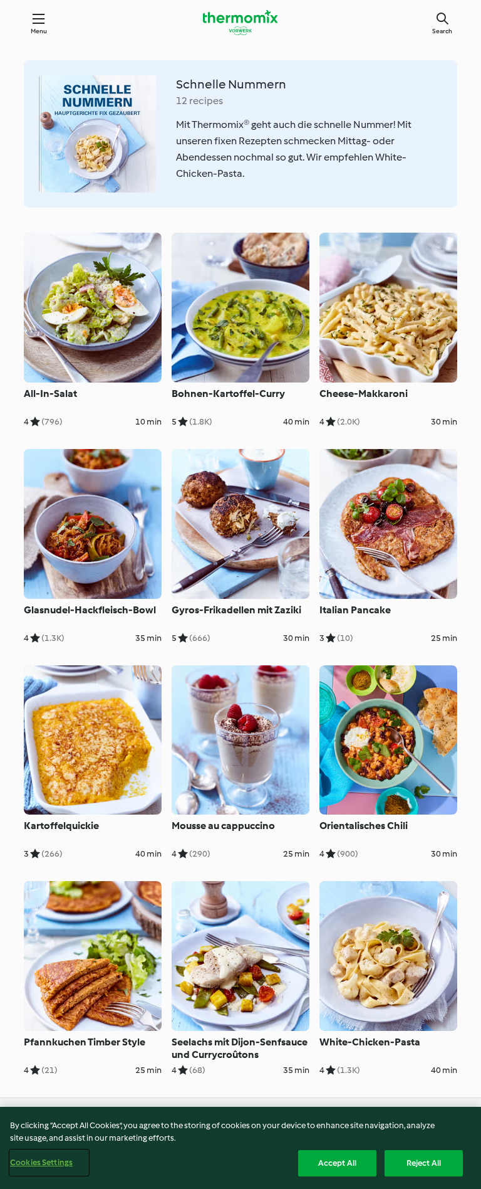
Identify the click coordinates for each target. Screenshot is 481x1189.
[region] (240, 1148)
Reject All (423, 1163)
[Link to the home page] (240, 22)
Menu (39, 31)
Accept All (337, 1163)
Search (442, 31)
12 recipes (199, 101)
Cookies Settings (41, 1162)
